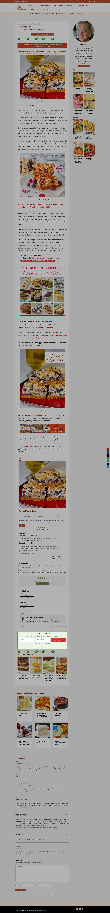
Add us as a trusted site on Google (43, 34)
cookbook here (24, 1)
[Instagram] (92, 2)
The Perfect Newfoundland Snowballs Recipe (24, 742)
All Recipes (52, 13)
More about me (83, 66)
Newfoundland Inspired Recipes (73, 13)
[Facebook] (89, 2)
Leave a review (42, 583)
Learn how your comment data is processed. (47, 894)
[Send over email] (107, 458)
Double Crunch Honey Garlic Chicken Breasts (42, 715)
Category (37, 13)
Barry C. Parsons (23, 29)
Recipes (30, 24)
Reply (67, 761)
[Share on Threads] (107, 463)
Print (22, 525)
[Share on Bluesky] (107, 466)
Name (18, 885)
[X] (97, 2)
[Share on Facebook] (107, 452)
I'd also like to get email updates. (43, 643)
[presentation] (24, 703)
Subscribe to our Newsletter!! (38, 9)
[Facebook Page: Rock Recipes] (23, 619)
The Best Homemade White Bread (60, 742)
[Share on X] (107, 455)
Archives (24, 24)
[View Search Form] (94, 7)
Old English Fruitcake (58, 714)
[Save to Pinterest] (107, 449)
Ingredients (45, 13)
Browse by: (31, 13)
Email (36, 885)
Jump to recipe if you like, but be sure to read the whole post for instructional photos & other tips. (43, 45)
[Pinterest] (94, 2)
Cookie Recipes (37, 24)
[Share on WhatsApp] (107, 461)
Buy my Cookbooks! (43, 6)
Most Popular (59, 13)
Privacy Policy (42, 910)
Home (19, 24)
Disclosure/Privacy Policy (62, 6)
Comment (19, 866)
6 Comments (41, 29)
